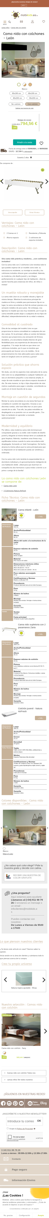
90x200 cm (33, 98)
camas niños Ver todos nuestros (20, 1080)
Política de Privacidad (25, 1129)
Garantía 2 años (23, 157)
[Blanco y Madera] (24, 84)
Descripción (12, 212)
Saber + (24, 5)
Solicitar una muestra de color (24, 108)
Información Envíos (23, 1180)
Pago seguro (19, 1169)
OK (39, 1120)
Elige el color (8, 854)
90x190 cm (16, 93)
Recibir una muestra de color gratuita (27, 876)
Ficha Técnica (34, 212)
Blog (43, 1103)
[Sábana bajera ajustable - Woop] (24, 979)
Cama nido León (10, 486)
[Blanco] (19, 84)
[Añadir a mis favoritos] (41, 145)
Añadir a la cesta (24, 142)
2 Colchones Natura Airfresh (15, 491)
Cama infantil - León (28, 510)
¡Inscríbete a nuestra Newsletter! (24, 1113)
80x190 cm (32, 93)
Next (41, 61)
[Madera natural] (30, 84)
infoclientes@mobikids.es (24, 910)
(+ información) (27, 151)
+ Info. (40, 516)
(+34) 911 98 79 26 (10, 1150)
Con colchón (33, 104)
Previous (5, 61)
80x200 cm (17, 98)
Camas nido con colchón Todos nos (21, 1073)
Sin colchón (15, 104)
